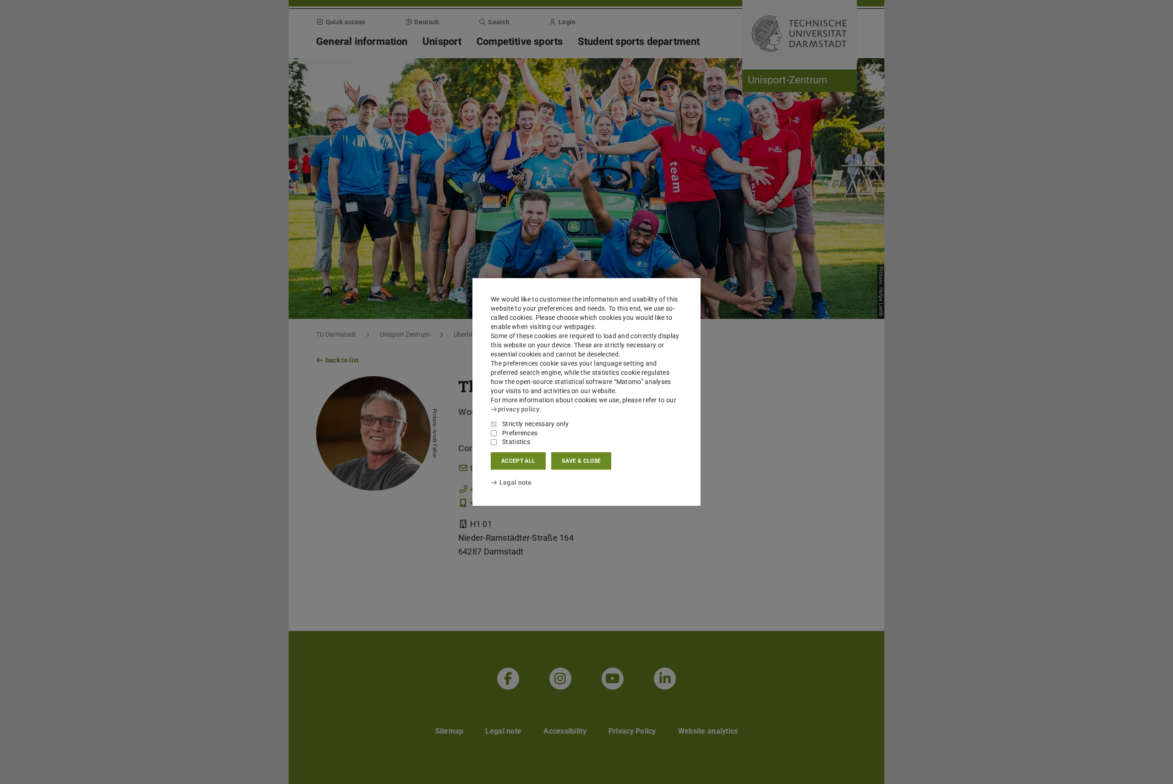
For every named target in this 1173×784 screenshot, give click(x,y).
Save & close (581, 461)
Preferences (519, 433)
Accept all (518, 461)
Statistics (516, 441)
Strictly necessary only (535, 424)
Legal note (515, 482)
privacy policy (518, 409)
